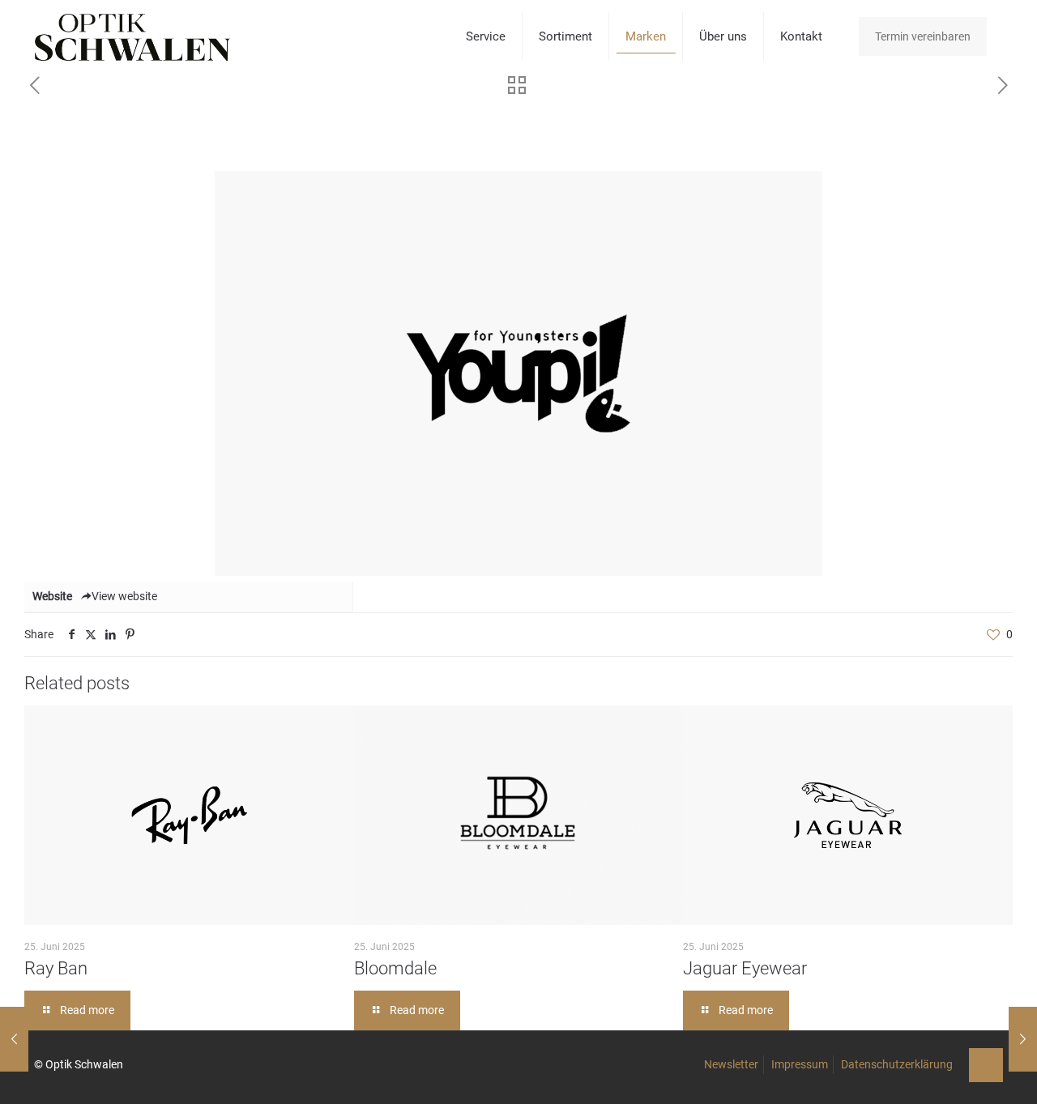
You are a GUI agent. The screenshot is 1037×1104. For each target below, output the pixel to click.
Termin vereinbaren (923, 36)
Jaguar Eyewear (745, 968)
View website (124, 596)
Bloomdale (395, 968)
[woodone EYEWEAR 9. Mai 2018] (14, 1039)
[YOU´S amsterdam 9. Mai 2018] (1023, 1039)
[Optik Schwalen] (132, 36)
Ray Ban (55, 968)
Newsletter (731, 1064)
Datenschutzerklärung (897, 1064)
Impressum (799, 1064)
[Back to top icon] (986, 1065)
